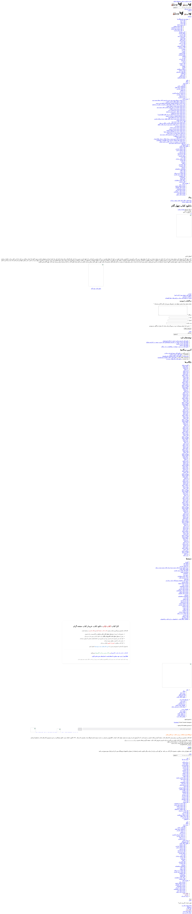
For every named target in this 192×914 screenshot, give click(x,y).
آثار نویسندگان (181, 695)
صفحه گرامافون (181, 77)
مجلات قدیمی (182, 33)
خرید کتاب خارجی (181, 89)
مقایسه (186, 894)
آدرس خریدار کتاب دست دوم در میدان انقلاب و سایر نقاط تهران (169, 139)
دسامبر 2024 (185, 382)
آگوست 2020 (185, 455)
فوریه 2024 (185, 395)
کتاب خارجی (182, 63)
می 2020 (186, 459)
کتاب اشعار (182, 179)
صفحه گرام (99, 630)
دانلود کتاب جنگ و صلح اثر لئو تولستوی (171, 356)
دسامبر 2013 (185, 548)
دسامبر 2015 (185, 519)
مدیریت (183, 50)
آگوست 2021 (185, 438)
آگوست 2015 (185, 522)
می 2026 (186, 369)
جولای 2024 (185, 388)
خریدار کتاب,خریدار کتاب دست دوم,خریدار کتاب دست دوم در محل (171, 567)
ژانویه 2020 (185, 464)
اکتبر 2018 (185, 472)
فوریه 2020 (185, 462)
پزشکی (183, 163)
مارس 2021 (185, 445)
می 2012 (186, 554)
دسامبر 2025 (185, 375)
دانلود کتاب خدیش (184, 345)
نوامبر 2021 (185, 434)
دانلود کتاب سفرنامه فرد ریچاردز (172, 353)
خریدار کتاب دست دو (180, 126)
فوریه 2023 (185, 412)
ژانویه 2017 (185, 501)
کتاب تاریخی (182, 151)
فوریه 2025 (185, 379)
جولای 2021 (185, 439)
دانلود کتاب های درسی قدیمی (181, 570)
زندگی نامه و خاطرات (180, 180)
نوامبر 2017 (185, 487)
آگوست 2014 (185, 537)
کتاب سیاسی (182, 181)
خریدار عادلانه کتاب (180, 137)
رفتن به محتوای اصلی (178, 1)
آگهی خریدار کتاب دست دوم (178, 121)
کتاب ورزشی (182, 43)
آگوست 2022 (185, 421)
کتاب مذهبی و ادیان (180, 159)
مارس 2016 (185, 515)
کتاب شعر (182, 74)
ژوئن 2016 (185, 511)
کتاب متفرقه (182, 32)
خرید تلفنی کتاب (181, 713)
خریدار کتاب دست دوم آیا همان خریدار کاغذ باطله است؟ (171, 114)
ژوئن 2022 (185, 424)
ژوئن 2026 (185, 368)
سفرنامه (183, 60)
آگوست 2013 (185, 552)
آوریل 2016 (185, 514)
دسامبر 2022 (185, 415)
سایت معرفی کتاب (183, 577)
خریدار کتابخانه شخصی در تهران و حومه (175, 116)
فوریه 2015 (185, 528)
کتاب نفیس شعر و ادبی (176, 29)
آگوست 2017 (185, 491)
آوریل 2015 (185, 527)
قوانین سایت (182, 712)
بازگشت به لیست (187, 296)
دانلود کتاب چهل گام (96, 288)
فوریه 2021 (185, 446)
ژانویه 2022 (185, 431)
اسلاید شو (186, 563)
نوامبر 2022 (185, 416)
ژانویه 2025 (185, 381)
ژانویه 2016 (185, 518)
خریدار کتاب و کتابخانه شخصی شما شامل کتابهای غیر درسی (170, 103)
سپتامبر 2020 (185, 454)
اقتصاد (183, 56)
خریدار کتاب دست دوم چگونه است (176, 117)
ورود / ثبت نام (185, 896)
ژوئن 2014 (185, 539)
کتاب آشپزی (182, 166)
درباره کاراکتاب (181, 704)
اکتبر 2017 (185, 488)
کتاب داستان (182, 147)
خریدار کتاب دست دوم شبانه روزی (176, 110)
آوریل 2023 (185, 409)
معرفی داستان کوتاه (180, 186)
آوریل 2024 (185, 392)
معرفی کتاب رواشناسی (179, 191)
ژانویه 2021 (185, 448)
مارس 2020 (185, 461)
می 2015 (186, 525)
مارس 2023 (185, 411)
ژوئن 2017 (185, 494)
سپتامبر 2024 (185, 385)
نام (190, 317)
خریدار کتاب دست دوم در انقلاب (177, 109)
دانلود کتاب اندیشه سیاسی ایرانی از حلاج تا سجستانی (175, 341)
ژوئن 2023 (185, 406)
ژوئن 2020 (185, 458)
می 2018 (186, 478)
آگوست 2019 (185, 465)
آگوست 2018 (185, 475)
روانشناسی (182, 37)
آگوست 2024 (185, 386)
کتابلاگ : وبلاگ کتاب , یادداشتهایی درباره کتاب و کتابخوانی (174, 619)
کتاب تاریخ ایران (181, 153)
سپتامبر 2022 (185, 419)
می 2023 (186, 408)
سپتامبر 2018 (185, 474)
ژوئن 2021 (185, 441)
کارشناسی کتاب (181, 86)
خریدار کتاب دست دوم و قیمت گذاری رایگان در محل (172, 123)
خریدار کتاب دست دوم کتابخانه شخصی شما (174, 131)
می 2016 (186, 512)
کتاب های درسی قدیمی (179, 174)
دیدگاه (189, 315)
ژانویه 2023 (185, 414)
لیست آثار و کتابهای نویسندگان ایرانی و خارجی (177, 580)
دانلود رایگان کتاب (184, 200)
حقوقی (183, 66)
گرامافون (183, 73)
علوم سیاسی (182, 53)
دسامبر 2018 (185, 471)
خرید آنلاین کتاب (181, 715)
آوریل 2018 (185, 479)
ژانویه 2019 (185, 469)
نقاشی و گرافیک (181, 46)
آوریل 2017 (185, 497)
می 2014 (186, 541)
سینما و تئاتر (182, 40)
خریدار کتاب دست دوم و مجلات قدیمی (175, 130)
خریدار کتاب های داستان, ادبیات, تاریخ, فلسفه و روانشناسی (170, 140)
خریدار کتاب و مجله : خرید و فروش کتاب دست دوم (172, 134)
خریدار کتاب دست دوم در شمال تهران (176, 106)
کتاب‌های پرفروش (180, 72)
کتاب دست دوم (181, 36)
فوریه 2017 (185, 499)
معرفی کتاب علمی (180, 194)
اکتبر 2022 (185, 418)
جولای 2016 (185, 509)
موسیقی (183, 167)
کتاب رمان (182, 22)
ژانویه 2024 (185, 396)
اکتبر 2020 (185, 452)
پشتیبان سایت (181, 209)
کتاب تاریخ (182, 20)
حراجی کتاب (182, 76)
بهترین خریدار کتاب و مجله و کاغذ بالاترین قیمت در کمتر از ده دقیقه (168, 104)
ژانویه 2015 (185, 529)
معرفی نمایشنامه (181, 189)
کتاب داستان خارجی (180, 149)
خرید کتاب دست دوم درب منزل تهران (176, 133)
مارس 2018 (185, 481)
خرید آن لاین (182, 91)
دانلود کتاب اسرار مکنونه (182, 343)
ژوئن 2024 (185, 389)
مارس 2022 (185, 428)
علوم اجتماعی (181, 54)
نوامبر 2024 (185, 384)
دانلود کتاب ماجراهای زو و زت (173, 359)
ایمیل (189, 320)
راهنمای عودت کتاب (180, 705)
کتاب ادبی (183, 157)
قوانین (183, 84)
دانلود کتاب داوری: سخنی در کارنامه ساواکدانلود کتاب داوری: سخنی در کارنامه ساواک (167, 342)
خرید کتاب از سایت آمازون (178, 93)
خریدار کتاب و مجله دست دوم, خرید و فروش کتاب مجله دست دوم (168, 100)
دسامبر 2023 (185, 398)
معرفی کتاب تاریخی (180, 190)
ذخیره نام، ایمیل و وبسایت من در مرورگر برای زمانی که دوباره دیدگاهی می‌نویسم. (169, 326)
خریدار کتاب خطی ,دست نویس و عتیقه (175, 111)
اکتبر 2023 (185, 401)
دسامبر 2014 (185, 531)
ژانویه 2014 (185, 547)
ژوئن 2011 (185, 555)
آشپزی (183, 57)
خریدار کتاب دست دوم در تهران (177, 127)
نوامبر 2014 (185, 532)
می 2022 (186, 425)
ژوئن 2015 (185, 524)
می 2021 (186, 442)
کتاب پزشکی (185, 616)
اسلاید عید (185, 565)
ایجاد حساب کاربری (186, 905)
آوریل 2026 (185, 371)
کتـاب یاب (182, 701)
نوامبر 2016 (185, 504)
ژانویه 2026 (185, 374)
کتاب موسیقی (181, 47)
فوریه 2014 (185, 545)
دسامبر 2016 (185, 502)
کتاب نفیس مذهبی (177, 26)
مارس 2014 (185, 544)
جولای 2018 (185, 476)
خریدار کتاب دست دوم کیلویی (178, 113)
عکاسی (183, 52)
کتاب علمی (182, 170)
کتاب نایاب (182, 23)
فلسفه (183, 67)
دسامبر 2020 (185, 449)
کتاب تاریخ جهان (181, 154)
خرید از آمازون (181, 97)
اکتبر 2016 (185, 505)
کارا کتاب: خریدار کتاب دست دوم (177, 143)
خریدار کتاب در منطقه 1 (179, 136)
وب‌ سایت (189, 323)
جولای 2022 (185, 422)
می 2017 (186, 495)
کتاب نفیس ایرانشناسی (176, 27)
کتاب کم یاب (182, 59)
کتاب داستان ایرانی (180, 150)
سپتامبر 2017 (185, 489)
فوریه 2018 (185, 482)
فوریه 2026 (185, 372)
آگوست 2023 (185, 404)
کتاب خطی (182, 39)
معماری (183, 49)
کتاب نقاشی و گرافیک (180, 809)
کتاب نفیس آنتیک (181, 24)
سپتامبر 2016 (185, 507)
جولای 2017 (185, 492)
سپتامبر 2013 (185, 551)
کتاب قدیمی (182, 34)
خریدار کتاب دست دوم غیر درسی (177, 129)
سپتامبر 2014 (185, 535)
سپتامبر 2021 (185, 436)
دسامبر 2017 (185, 485)
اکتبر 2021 (185, 435)
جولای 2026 (185, 366)
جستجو (189, 332)
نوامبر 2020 (185, 451)
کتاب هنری (182, 160)
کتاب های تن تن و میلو (179, 173)
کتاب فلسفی (182, 176)
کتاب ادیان (182, 42)
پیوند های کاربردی (184, 699)
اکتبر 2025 (185, 378)
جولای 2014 (185, 538)
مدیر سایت (185, 356)
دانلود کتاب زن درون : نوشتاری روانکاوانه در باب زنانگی (174, 346)
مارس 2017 (185, 498)
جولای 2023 (185, 405)
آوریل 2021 (185, 444)
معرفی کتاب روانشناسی (182, 590)
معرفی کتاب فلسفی (180, 187)
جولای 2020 (185, 456)
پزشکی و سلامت (181, 69)
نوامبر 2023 (185, 399)
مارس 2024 (185, 394)
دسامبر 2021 (185, 432)
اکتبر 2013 (185, 549)
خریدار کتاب (182, 702)
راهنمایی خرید (185, 709)
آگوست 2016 (185, 508)
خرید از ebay (182, 96)
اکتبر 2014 (185, 534)
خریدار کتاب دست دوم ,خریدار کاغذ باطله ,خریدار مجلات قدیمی (169, 119)
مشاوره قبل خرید (181, 716)
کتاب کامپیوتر (182, 164)
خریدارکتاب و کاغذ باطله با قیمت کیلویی (175, 101)
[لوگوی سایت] (186, 6)
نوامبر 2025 (185, 376)
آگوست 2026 (185, 365)
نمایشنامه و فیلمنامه (180, 169)
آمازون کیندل (182, 70)
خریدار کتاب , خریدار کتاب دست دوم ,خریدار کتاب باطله (171, 124)
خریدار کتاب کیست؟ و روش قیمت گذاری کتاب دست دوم (171, 107)
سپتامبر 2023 (185, 402)
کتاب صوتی (182, 171)
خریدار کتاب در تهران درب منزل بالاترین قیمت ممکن (172, 141)
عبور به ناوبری (187, 1)
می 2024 (186, 391)
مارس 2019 (185, 468)
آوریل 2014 (185, 542)
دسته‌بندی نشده (184, 572)
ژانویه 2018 (185, 484)
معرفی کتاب (182, 694)
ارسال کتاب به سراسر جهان (178, 706)
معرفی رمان (182, 184)
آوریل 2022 (185, 426)
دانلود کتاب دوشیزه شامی (175, 354)
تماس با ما (182, 710)
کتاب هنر (183, 44)
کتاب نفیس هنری (178, 30)
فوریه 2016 (185, 517)
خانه (190, 200)
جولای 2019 (185, 466)
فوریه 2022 (185, 429)
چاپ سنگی (182, 64)
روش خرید (185, 575)
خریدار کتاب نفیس (180, 120)
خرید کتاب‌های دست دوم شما (102, 646)
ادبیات (183, 62)
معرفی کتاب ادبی (181, 193)
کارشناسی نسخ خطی (180, 87)
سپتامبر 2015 (185, 521)
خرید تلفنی (182, 90)
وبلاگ (184, 691)
